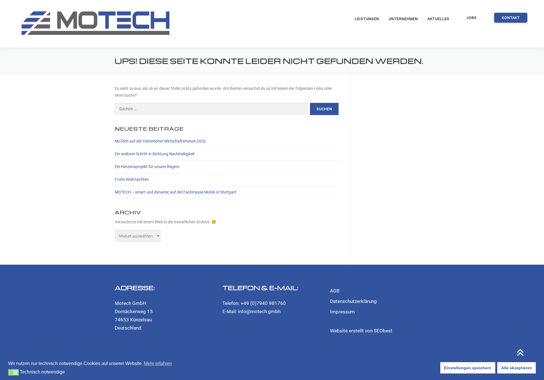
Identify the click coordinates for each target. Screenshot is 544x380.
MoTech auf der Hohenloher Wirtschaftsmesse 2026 (160, 141)
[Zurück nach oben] (520, 353)
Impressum (342, 312)
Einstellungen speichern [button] (467, 368)
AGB (335, 291)
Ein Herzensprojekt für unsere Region (147, 166)
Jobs (471, 18)
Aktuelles (438, 19)
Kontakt (511, 18)
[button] (13, 372)
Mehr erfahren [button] (158, 363)
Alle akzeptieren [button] (516, 368)
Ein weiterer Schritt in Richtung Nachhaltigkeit (155, 154)
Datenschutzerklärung (353, 301)
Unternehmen (403, 19)
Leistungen (367, 19)
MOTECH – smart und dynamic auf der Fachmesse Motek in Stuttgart (175, 192)
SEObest (383, 331)
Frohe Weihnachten (132, 179)
